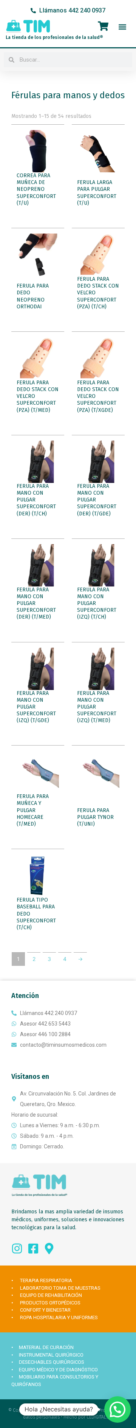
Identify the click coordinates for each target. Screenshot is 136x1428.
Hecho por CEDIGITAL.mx (88, 1417)
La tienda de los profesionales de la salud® (54, 37)
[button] (122, 26)
